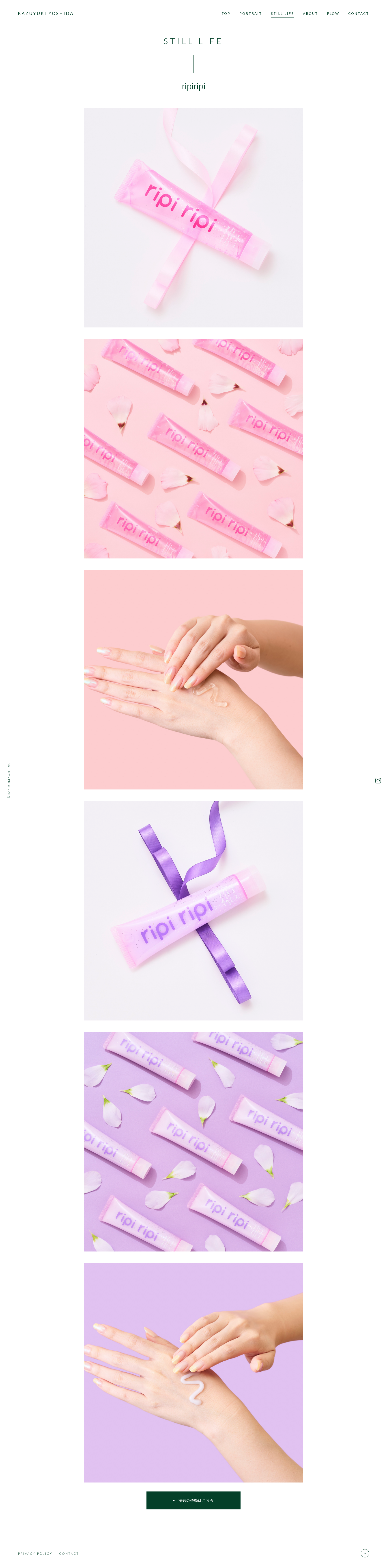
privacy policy (35, 1553)
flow (333, 13)
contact (358, 13)
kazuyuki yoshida (46, 13)
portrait (250, 13)
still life (282, 13)
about (310, 13)
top (225, 13)
